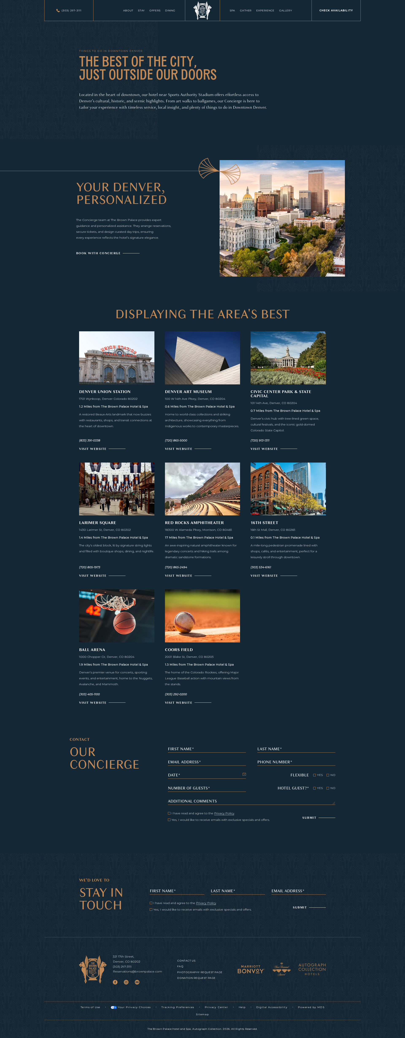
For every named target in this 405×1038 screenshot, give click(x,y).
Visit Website (93, 448)
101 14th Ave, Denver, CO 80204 (274, 402)
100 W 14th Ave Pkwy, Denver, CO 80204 (195, 398)
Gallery (285, 10)
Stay (141, 10)
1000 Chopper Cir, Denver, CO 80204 (106, 656)
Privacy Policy (224, 813)
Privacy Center (216, 1007)
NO (332, 775)
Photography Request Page (199, 972)
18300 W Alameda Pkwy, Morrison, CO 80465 (198, 529)
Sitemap (202, 1014)
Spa (232, 10)
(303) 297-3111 (122, 966)
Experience (265, 10)
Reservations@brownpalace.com (137, 971)
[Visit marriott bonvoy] (251, 969)
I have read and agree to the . (203, 813)
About (128, 10)
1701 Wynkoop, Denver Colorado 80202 (108, 398)
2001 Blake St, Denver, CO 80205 (189, 656)
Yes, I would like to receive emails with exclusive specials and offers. (220, 820)
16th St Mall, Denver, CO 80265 (273, 529)
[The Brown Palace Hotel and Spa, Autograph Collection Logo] (202, 10)
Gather (246, 10)
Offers (155, 10)
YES (320, 775)
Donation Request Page (196, 977)
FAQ (180, 966)
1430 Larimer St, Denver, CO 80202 (105, 529)
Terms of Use (90, 1007)
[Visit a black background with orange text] (312, 969)
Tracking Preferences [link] (177, 1007)
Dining (170, 10)
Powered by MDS (311, 1007)
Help (242, 1007)
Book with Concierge (98, 253)
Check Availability (336, 6)
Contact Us (186, 960)
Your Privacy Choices (134, 1007)
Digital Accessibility (272, 1007)
